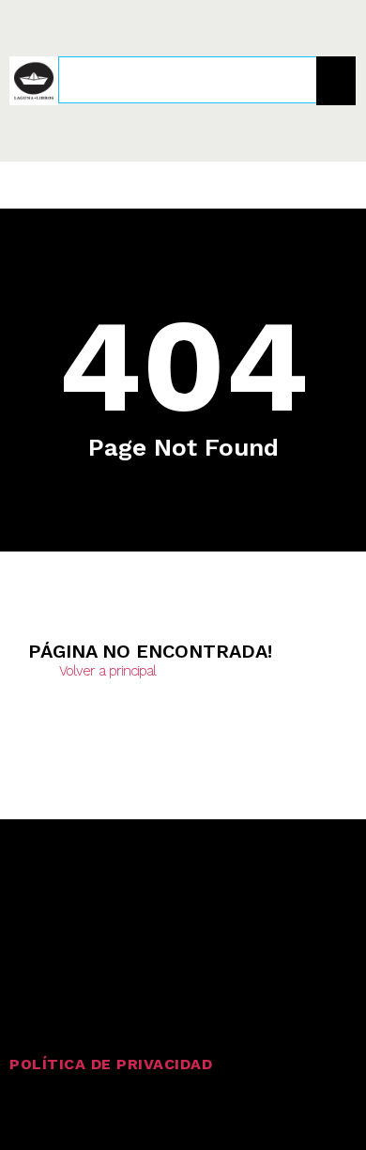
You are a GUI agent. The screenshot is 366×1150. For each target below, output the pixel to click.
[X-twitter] (75, 897)
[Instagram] (24, 897)
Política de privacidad (110, 1064)
